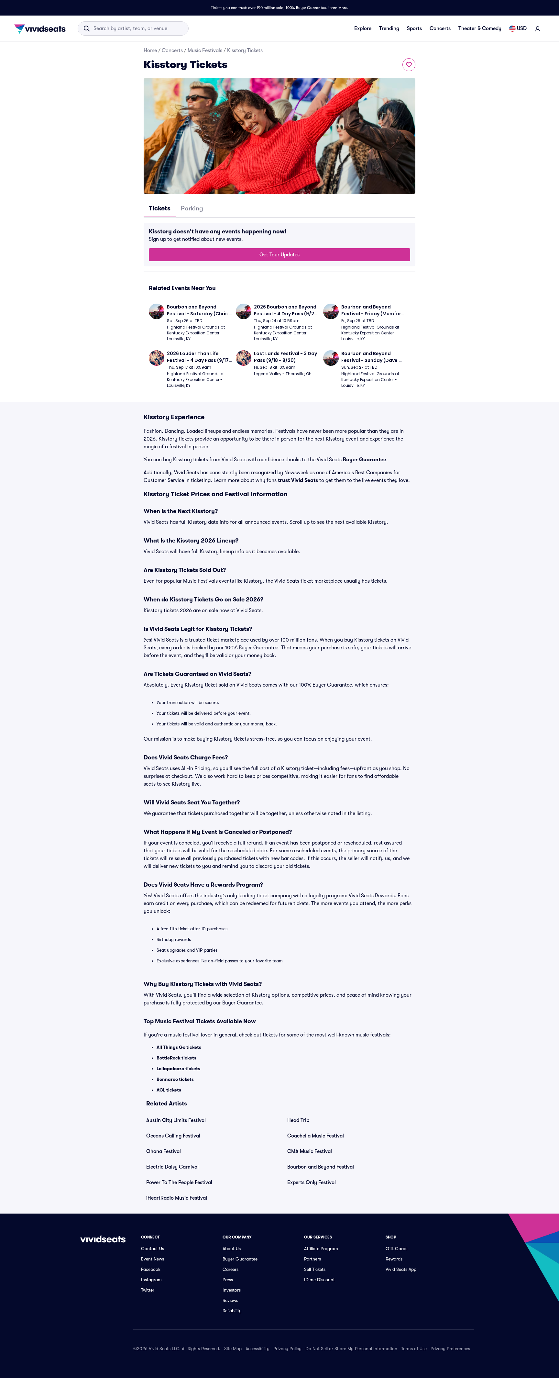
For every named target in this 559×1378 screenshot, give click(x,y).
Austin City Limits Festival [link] (176, 1120)
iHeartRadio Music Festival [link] (176, 1198)
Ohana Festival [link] (163, 1151)
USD (522, 28)
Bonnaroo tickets (175, 1079)
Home (150, 50)
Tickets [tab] (159, 208)
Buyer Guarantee (364, 460)
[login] (538, 28)
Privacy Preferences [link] (450, 1348)
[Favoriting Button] (408, 64)
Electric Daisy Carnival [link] (172, 1167)
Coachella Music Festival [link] (315, 1136)
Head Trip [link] (298, 1120)
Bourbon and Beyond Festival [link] (320, 1167)
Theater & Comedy (479, 28)
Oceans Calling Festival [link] (173, 1136)
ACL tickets (169, 1089)
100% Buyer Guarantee (306, 8)
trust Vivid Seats (298, 480)
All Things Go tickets (179, 1047)
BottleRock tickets (176, 1057)
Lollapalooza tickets (178, 1068)
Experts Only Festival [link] (311, 1182)
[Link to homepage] (41, 28)
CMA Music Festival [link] (309, 1151)
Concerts (440, 28)
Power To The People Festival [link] (179, 1182)
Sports (414, 28)
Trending (389, 28)
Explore (362, 28)
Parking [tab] (192, 208)
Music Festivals (205, 50)
